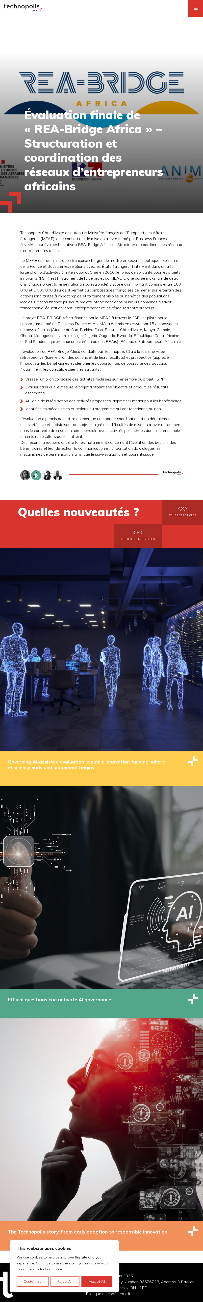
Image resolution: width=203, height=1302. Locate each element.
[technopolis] (23, 10)
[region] (64, 1266)
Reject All (64, 1281)
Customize (32, 1281)
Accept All (97, 1281)
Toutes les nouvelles (138, 539)
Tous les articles (182, 515)
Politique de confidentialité (109, 1293)
